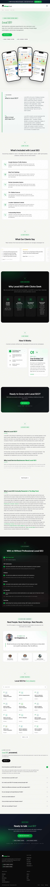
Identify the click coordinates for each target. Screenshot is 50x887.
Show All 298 (25, 737)
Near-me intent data (30, 527)
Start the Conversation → (24, 835)
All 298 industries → (6, 882)
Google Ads (29, 857)
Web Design (29, 863)
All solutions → (30, 865)
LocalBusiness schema (9, 523)
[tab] (17, 351)
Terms (39, 885)
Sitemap (46, 885)
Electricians (4, 878)
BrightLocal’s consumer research (11, 503)
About (28, 874)
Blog (27, 878)
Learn (28, 876)
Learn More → (38, 1)
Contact (28, 880)
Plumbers (3, 874)
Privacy (42, 885)
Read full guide (24, 477)
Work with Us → (7, 34)
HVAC (3, 876)
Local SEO (29, 861)
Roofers (3, 880)
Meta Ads (28, 859)
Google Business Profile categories (17, 525)
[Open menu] (47, 6)
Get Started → (25, 403)
